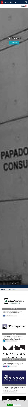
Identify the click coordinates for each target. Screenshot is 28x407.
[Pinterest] (12, 392)
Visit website (15, 42)
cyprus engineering (10, 2)
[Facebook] (4, 392)
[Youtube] (10, 392)
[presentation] (2, 147)
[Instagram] (6, 392)
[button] (11, 283)
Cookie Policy (17, 404)
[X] (14, 392)
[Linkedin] (8, 392)
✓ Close (10, 404)
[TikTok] (16, 392)
